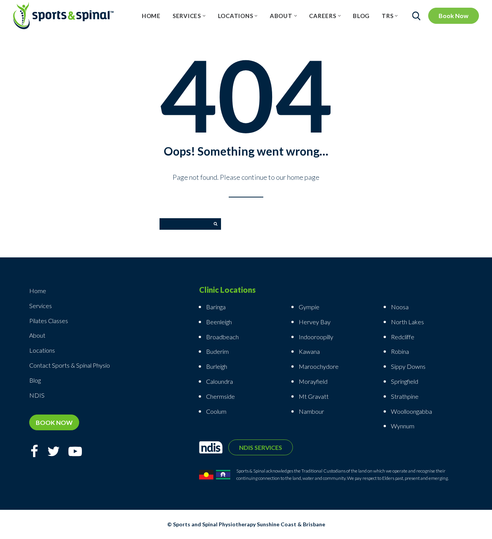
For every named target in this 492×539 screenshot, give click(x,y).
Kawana (309, 351)
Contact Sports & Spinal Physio (69, 365)
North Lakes (407, 321)
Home (151, 15)
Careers (322, 15)
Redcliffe (402, 336)
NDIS (37, 395)
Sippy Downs (408, 366)
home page (303, 177)
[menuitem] (151, 16)
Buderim (217, 351)
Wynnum (402, 426)
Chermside (220, 396)
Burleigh (216, 366)
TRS (387, 15)
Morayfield (313, 381)
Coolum (216, 411)
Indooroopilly (316, 336)
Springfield (404, 381)
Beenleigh (219, 321)
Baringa (216, 306)
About (281, 15)
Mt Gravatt (314, 396)
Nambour (311, 411)
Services (187, 15)
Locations (235, 15)
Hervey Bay (315, 321)
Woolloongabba (411, 411)
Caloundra (219, 381)
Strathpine (405, 396)
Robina (400, 351)
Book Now (454, 15)
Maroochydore (319, 366)
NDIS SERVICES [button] (260, 447)
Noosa (400, 306)
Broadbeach (222, 336)
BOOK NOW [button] (54, 422)
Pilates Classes (48, 320)
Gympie (310, 306)
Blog (361, 15)
